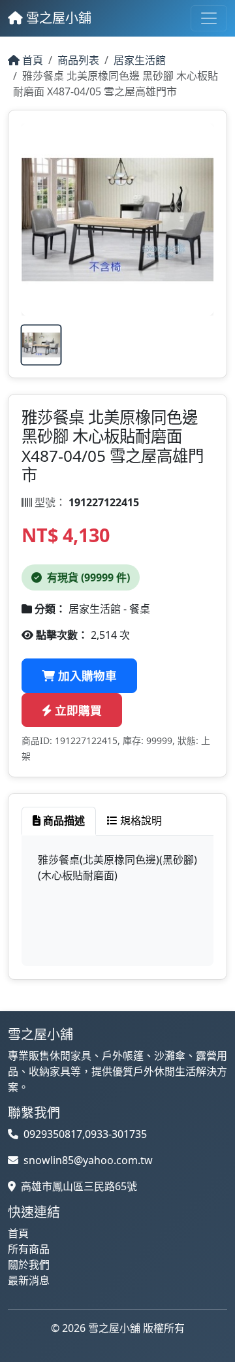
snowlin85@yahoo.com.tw (88, 1160)
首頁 (31, 60)
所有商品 (29, 1249)
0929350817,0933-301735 (85, 1134)
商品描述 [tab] (62, 820)
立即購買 (77, 710)
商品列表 (78, 60)
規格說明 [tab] (140, 820)
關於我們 (29, 1264)
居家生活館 (140, 60)
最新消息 (29, 1280)
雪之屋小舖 (57, 18)
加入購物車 (86, 675)
